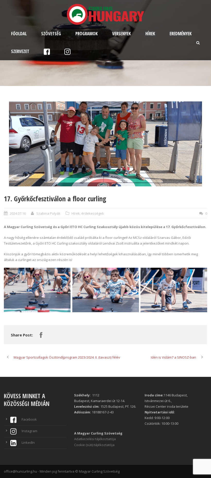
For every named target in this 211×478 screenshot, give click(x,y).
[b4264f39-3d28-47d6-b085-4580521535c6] (105, 143)
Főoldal (19, 34)
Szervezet (20, 51)
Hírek (150, 34)
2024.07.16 (18, 213)
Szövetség (51, 34)
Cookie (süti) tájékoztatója (94, 444)
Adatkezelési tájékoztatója (95, 439)
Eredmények (181, 34)
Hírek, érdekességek (88, 213)
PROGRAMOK (86, 34)
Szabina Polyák (48, 213)
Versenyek (121, 34)
